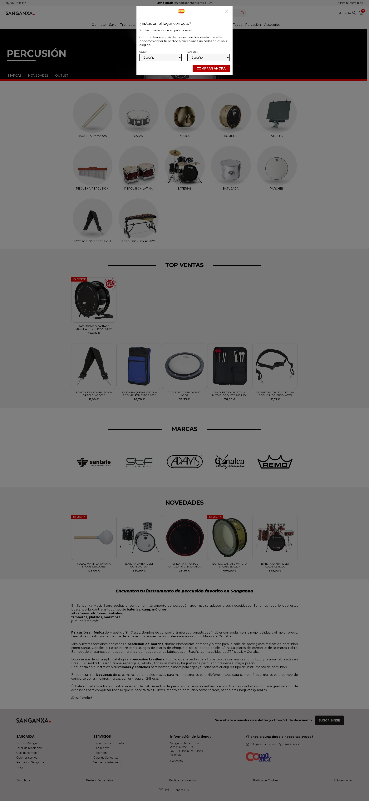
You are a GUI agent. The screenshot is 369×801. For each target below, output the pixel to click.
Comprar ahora (211, 68)
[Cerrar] (226, 12)
